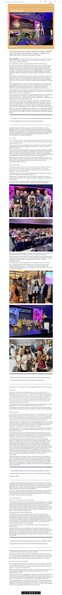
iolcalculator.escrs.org (14, 260)
